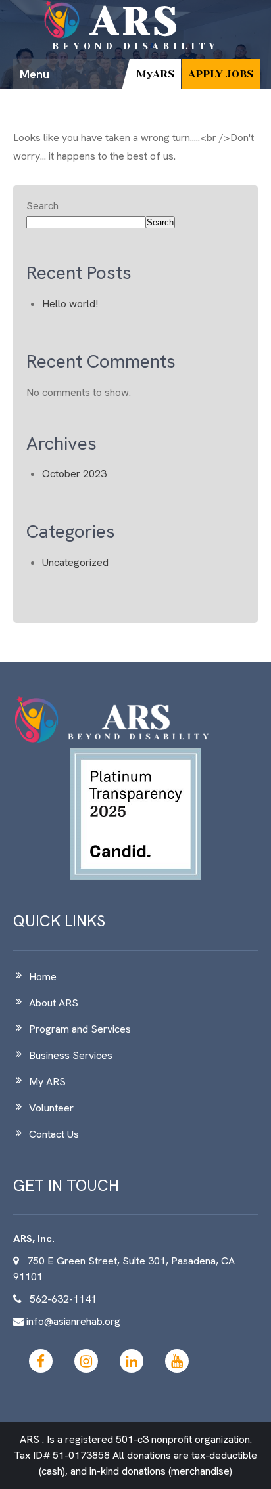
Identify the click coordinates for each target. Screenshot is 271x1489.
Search (42, 206)
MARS (155, 74)
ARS (136, 21)
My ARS (47, 1082)
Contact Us (54, 1134)
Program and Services (80, 1029)
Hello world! (70, 304)
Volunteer (51, 1108)
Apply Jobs (220, 74)
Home (43, 976)
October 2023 (74, 474)
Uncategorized (75, 562)
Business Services (70, 1055)
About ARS (53, 1003)
